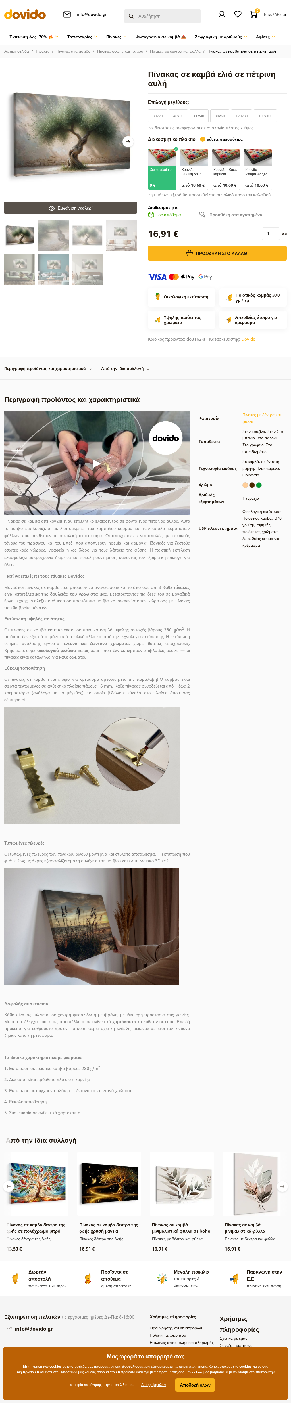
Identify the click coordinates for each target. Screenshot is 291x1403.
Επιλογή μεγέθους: (169, 102)
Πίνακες (42, 51)
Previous (8, 1186)
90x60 (220, 115)
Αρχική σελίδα (16, 51)
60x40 (199, 115)
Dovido (248, 339)
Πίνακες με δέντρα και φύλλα (175, 51)
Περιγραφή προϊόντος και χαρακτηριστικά (45, 368)
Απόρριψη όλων (153, 1384)
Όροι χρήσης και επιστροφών (176, 1328)
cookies (196, 1372)
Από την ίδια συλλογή (122, 368)
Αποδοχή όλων (195, 1385)
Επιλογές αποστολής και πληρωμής (182, 1342)
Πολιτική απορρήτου (168, 1335)
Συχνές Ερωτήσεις (236, 1345)
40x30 (178, 115)
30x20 (158, 115)
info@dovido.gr (33, 1328)
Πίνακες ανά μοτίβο (73, 51)
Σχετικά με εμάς (233, 1338)
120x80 (242, 115)
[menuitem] (33, 37)
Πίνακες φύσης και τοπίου (120, 51)
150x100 (265, 115)
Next (128, 141)
